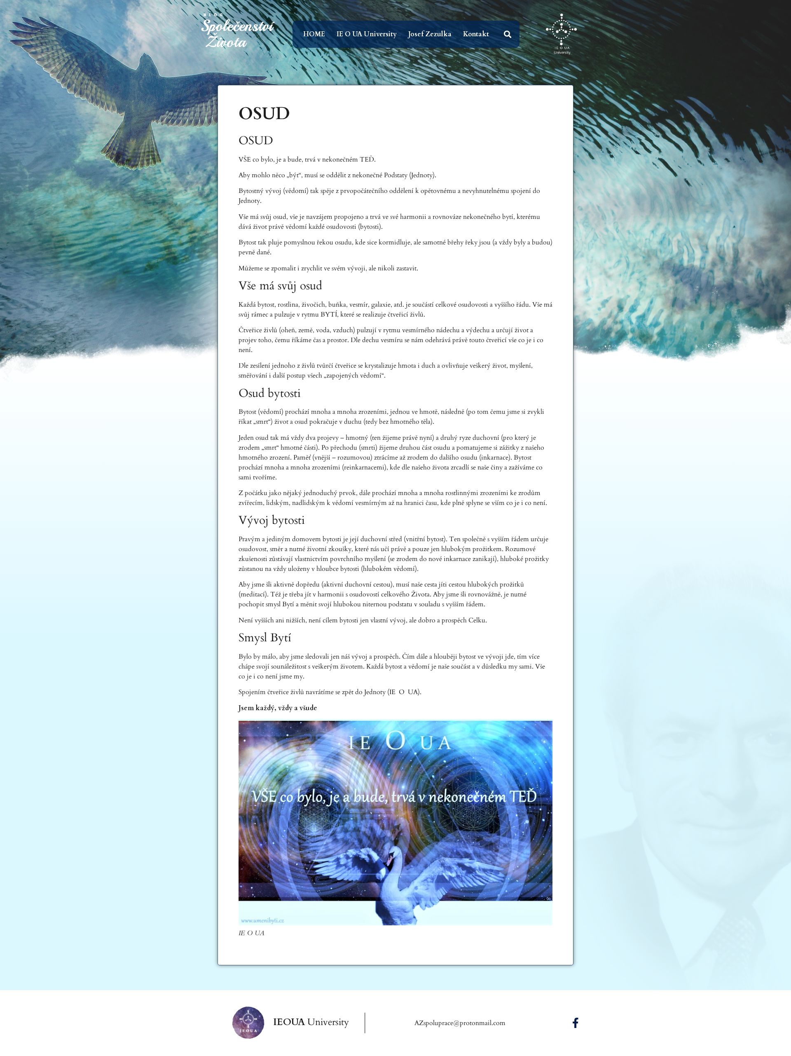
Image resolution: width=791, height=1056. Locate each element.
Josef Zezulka (430, 34)
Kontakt (476, 34)
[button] (508, 34)
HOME (314, 34)
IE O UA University (367, 34)
